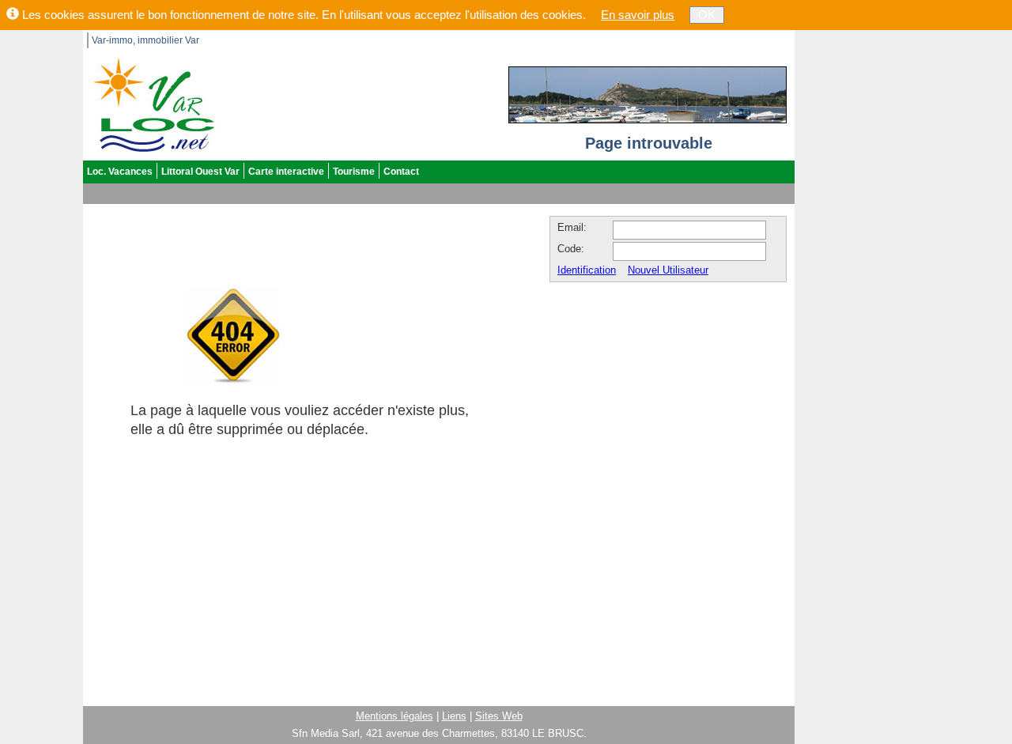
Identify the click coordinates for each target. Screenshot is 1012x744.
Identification (586, 270)
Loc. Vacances (120, 171)
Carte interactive (286, 171)
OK (707, 14)
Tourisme (354, 171)
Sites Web (499, 716)
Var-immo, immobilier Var (145, 40)
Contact (401, 171)
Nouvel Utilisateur (668, 270)
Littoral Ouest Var (200, 171)
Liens (454, 716)
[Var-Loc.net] (150, 104)
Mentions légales (394, 716)
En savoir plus (637, 14)
